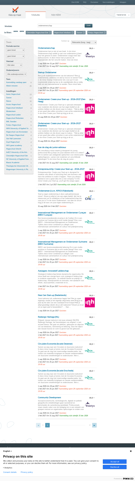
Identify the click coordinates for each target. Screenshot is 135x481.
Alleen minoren (12, 86)
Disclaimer (94, 2)
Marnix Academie (12, 163)
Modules (36, 15)
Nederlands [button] (121, 15)
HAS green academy (14, 145)
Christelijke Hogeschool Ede (17, 156)
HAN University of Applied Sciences (18, 128)
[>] (94, 425)
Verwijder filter (16, 32)
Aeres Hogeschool (13, 94)
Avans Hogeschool (13, 104)
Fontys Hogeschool (13, 125)
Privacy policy (27, 472)
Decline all (114, 467)
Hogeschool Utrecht (13, 149)
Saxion (8, 98)
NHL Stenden (11, 122)
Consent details (9, 472)
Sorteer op (65, 41)
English (6, 451)
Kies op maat (15, 11)
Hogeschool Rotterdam (15, 118)
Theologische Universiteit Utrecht (18, 166)
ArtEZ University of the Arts (16, 152)
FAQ (84, 2)
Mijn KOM (56, 15)
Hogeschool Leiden (13, 115)
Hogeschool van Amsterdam (17, 132)
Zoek (88, 25)
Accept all (114, 461)
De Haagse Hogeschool (15, 135)
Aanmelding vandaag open (16, 82)
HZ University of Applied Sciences (18, 159)
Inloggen (123, 2)
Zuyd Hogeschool (13, 142)
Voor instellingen (109, 2)
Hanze (8, 101)
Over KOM (75, 2)
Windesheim (11, 111)
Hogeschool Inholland (14, 108)
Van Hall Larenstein (13, 139)
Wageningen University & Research (18, 169)
